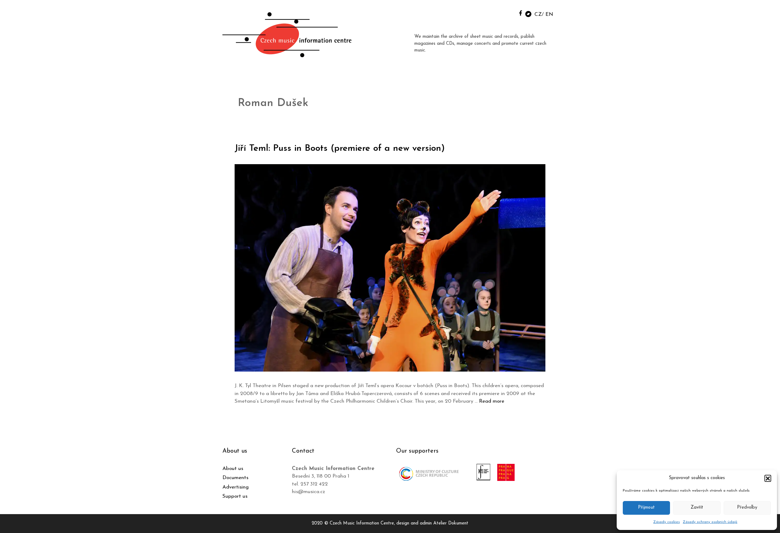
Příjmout (646, 507)
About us (232, 468)
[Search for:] (507, 12)
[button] (768, 478)
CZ (538, 14)
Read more (491, 401)
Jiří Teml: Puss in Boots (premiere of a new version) (340, 148)
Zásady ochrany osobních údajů (710, 522)
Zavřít (697, 507)
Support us (234, 496)
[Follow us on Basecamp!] (528, 13)
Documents (235, 477)
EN (549, 14)
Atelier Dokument (450, 523)
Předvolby (747, 507)
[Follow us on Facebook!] (520, 13)
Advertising (235, 487)
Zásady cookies (666, 522)
